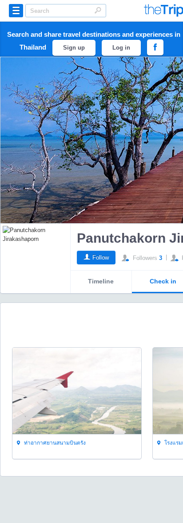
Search (98, 10)
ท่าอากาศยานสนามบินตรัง (54, 443)
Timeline (101, 281)
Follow (100, 257)
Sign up (74, 47)
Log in (121, 47)
